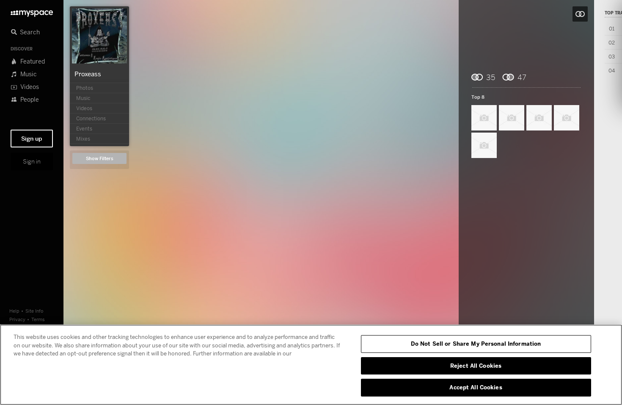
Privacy (17, 319)
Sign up (31, 138)
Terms (38, 319)
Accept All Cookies (475, 387)
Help (14, 311)
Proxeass (87, 73)
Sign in (32, 161)
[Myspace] (32, 11)
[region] (311, 365)
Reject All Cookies (475, 365)
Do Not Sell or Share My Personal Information (476, 343)
